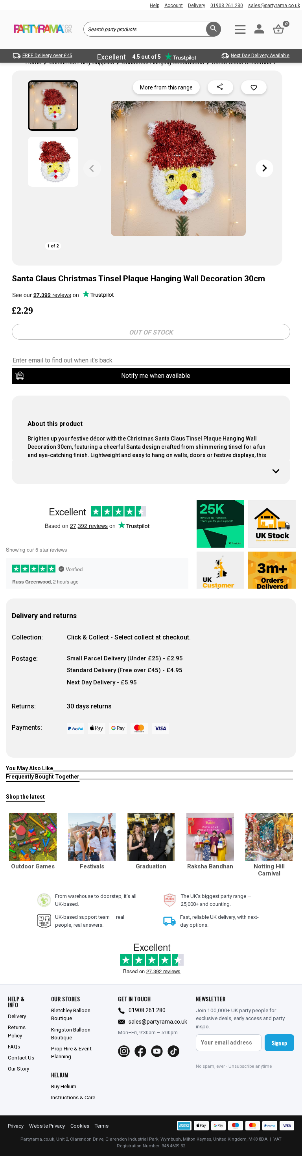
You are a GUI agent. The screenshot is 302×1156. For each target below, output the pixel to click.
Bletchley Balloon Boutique (70, 1014)
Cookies (79, 1126)
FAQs (14, 1046)
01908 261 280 (226, 5)
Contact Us (21, 1057)
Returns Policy (17, 1031)
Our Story (18, 1068)
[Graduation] (151, 837)
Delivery (196, 5)
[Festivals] (92, 837)
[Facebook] (140, 1051)
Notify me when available (155, 375)
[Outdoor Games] (33, 837)
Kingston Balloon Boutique (70, 1033)
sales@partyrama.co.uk (274, 5)
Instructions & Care (73, 1097)
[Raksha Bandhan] (210, 837)
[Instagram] (124, 1051)
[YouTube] (157, 1051)
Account (173, 5)
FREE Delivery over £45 (47, 55)
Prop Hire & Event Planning (71, 1052)
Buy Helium (63, 1086)
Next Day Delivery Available (260, 55)
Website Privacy (47, 1126)
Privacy (16, 1126)
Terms (102, 1126)
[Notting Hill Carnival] (269, 837)
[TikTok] (173, 1051)
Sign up (279, 1043)
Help (154, 5)
